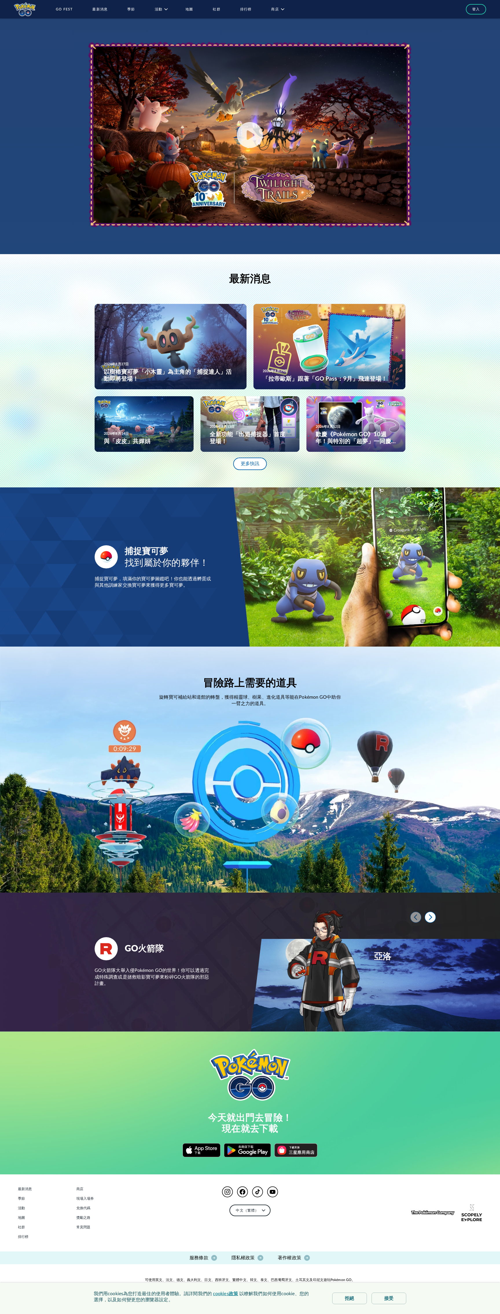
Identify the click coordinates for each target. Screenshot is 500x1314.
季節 (21, 1198)
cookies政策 (225, 1293)
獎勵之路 (83, 1217)
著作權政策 (289, 1258)
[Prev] (416, 917)
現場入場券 (85, 1198)
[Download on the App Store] (201, 1150)
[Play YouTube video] (250, 135)
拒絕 (349, 1298)
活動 (21, 1208)
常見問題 (83, 1227)
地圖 (21, 1217)
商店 (79, 1189)
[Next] (430, 917)
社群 (21, 1227)
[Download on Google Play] (247, 1150)
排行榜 (23, 1236)
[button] (473, 9)
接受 (389, 1298)
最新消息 (25, 1189)
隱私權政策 (243, 1258)
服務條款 (199, 1258)
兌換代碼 (83, 1208)
